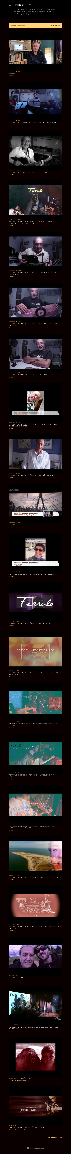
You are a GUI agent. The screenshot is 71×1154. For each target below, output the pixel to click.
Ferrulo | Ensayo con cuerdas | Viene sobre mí (33, 123)
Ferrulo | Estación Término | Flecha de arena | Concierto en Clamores (32, 222)
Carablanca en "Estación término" (26, 1127)
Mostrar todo (55, 25)
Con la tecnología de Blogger (37, 1148)
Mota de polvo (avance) (20, 1078)
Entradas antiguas (55, 1137)
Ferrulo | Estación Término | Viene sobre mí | (32, 623)
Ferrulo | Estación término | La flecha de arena (33, 877)
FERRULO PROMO (16, 977)
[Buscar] (61, 5)
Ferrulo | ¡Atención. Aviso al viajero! (28, 172)
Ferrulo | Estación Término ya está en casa (31, 475)
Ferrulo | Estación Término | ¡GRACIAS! (28, 375)
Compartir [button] (11, 75)
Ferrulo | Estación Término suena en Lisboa (32, 574)
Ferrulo (23, 5)
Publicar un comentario (21, 1080)
